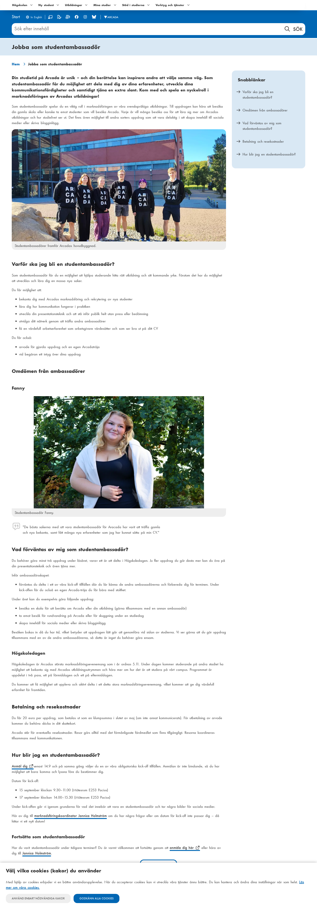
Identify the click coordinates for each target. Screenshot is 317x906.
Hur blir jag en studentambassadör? (270, 154)
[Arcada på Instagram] (85, 17)
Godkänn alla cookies (96, 898)
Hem (16, 64)
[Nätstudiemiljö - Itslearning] (50, 17)
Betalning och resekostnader (264, 141)
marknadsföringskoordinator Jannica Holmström (70, 815)
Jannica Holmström (36, 853)
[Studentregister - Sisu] (59, 17)
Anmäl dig (20, 766)
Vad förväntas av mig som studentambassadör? (262, 126)
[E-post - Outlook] (67, 17)
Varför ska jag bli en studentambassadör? (258, 94)
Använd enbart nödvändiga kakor (38, 898)
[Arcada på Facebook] (76, 17)
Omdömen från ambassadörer (265, 110)
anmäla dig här (182, 847)
